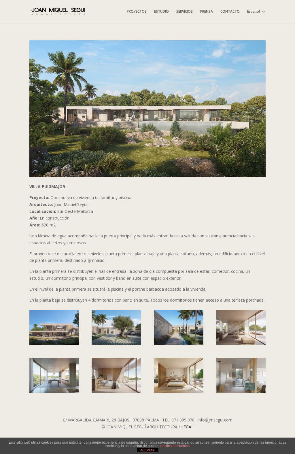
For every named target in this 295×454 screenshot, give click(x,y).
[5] (241, 344)
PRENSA (206, 12)
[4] (178, 344)
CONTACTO (230, 12)
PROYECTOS (137, 12)
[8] (178, 393)
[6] (54, 393)
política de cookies (175, 446)
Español (253, 12)
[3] (116, 344)
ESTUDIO (161, 12)
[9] (241, 393)
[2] (54, 344)
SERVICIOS (184, 12)
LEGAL (187, 427)
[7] (116, 393)
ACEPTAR (147, 450)
